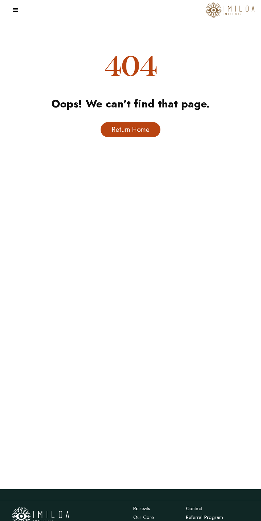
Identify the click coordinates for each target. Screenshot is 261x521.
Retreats (141, 508)
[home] (230, 10)
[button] (15, 10)
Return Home (130, 130)
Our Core (143, 517)
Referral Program (204, 517)
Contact (194, 508)
